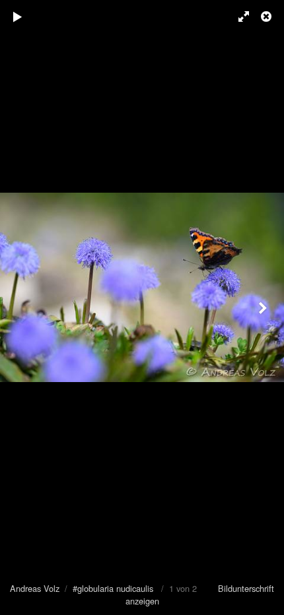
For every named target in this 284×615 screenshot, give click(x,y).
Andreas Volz (34, 588)
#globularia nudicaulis (113, 588)
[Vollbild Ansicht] (238, 16)
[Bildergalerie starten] (18, 16)
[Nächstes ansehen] (264, 307)
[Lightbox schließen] (267, 16)
